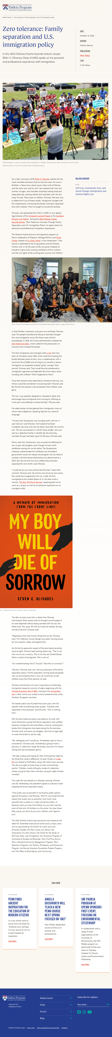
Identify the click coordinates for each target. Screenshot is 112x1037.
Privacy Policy (31, 1028)
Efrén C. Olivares (42, 179)
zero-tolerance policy (20, 343)
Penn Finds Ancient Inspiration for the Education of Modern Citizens (19, 907)
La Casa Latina (33, 240)
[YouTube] (90, 1012)
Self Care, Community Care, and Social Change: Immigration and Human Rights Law (91, 191)
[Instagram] (84, 1012)
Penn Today (85, 55)
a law (49, 352)
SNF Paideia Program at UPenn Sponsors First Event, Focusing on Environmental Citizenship (91, 911)
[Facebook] (79, 1012)
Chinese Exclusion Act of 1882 (24, 691)
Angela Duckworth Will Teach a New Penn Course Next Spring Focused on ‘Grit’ (55, 909)
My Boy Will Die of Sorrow (31, 482)
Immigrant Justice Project (39, 215)
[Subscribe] (108, 1004)
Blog (42, 1018)
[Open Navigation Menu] (108, 7)
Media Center (46, 998)
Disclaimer (64, 1028)
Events (43, 1011)
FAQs (42, 1005)
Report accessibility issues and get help (48, 1028)
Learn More (12, 941)
